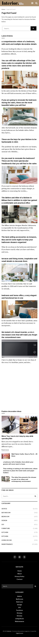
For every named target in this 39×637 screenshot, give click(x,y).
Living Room (7, 540)
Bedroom (5, 516)
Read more (5, 450)
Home (3, 9)
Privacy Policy (19, 576)
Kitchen (5, 532)
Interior (9, 631)
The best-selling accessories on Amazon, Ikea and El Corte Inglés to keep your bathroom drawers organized (19, 239)
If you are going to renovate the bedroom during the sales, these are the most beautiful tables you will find (19, 102)
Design (5, 431)
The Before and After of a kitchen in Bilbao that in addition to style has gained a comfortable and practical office (19, 200)
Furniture (6, 528)
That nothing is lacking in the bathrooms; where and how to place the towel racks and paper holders (20, 470)
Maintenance (7, 544)
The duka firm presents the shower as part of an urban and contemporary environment (23, 479)
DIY (3, 524)
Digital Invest (19, 633)
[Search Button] (33, 28)
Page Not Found (11, 9)
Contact (19, 579)
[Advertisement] (19, 387)
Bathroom (6, 512)
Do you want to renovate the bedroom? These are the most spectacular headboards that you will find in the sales (19, 160)
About (19, 573)
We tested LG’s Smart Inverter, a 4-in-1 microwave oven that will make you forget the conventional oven (19, 334)
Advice (4, 508)
